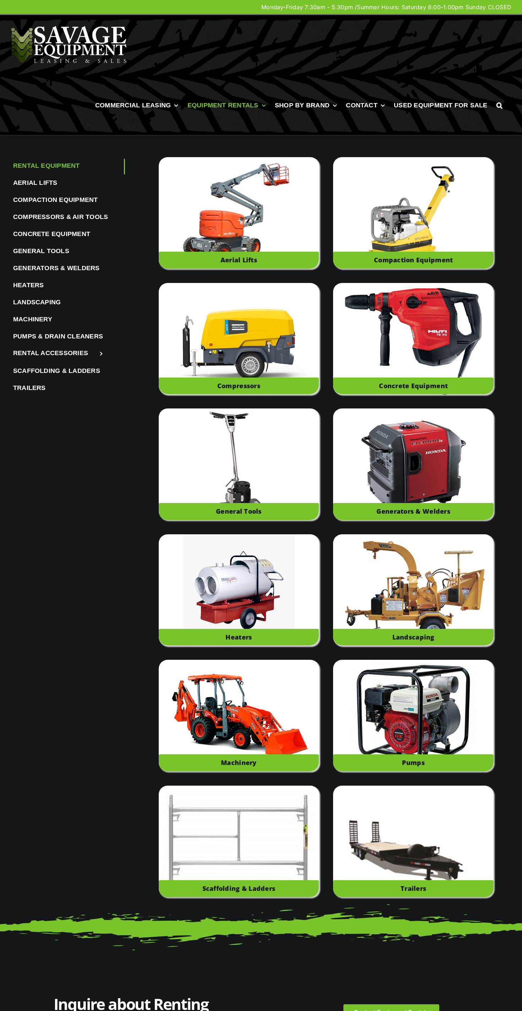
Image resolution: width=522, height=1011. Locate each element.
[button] (499, 105)
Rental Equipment (46, 165)
